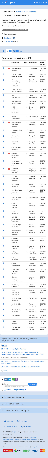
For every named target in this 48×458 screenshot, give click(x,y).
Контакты (27, 426)
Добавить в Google (15, 390)
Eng (45, 2)
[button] (38, 2)
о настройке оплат (36, 447)
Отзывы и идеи (11, 426)
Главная (9, 421)
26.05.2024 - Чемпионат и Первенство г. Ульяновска (20, 366)
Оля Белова (8, 38)
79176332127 (8, 41)
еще (5, 345)
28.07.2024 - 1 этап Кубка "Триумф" (13, 349)
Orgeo (14, 432)
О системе (23, 421)
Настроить (33, 384)
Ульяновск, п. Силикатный (26, 11)
